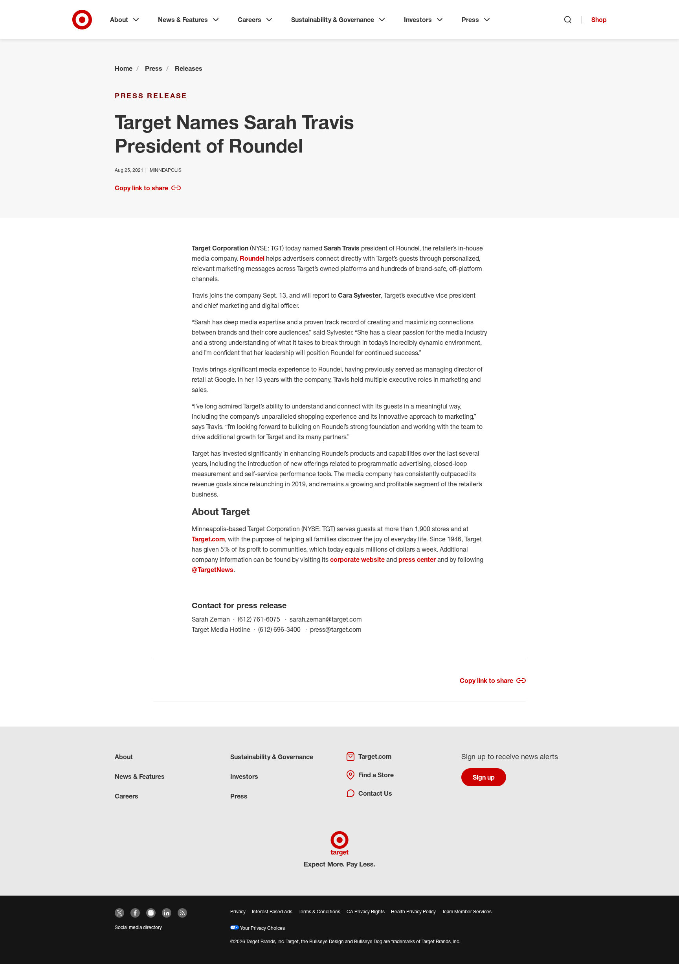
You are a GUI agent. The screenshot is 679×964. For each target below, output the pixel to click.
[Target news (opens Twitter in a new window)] (119, 913)
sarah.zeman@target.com (326, 619)
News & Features (183, 20)
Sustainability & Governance (332, 20)
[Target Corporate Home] (82, 19)
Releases (188, 68)
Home (123, 68)
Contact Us (375, 793)
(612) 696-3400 (284, 629)
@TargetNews (212, 570)
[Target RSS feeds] (182, 913)
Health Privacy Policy (413, 911)
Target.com (208, 539)
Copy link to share (141, 188)
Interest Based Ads (272, 911)
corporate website (356, 559)
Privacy (238, 911)
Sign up (484, 777)
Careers (249, 20)
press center (417, 559)
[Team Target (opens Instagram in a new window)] (151, 913)
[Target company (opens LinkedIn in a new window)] (166, 913)
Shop (599, 20)
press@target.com (336, 629)
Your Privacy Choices (262, 928)
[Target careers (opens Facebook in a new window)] (135, 913)
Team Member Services (467, 911)
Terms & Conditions (319, 911)
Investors (418, 20)
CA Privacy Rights (366, 911)
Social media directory (138, 927)
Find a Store (376, 775)
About (119, 20)
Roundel (252, 258)
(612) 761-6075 (264, 619)
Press (470, 20)
